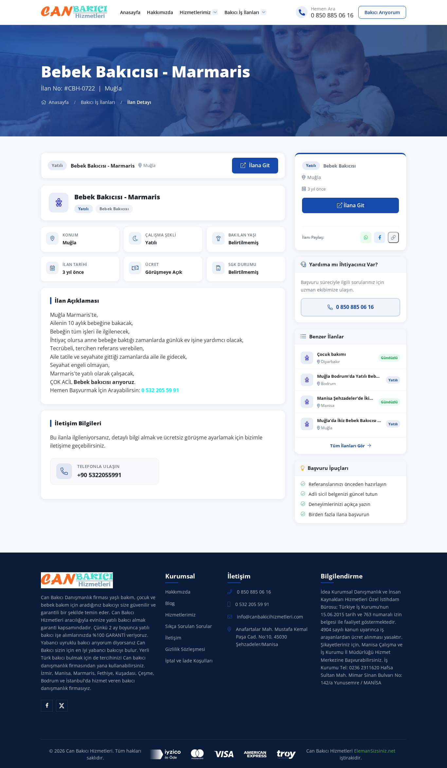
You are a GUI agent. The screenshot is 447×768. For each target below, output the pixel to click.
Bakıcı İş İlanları (241, 12)
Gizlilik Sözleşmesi (185, 649)
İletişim (173, 638)
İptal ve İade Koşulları (189, 660)
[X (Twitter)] (62, 706)
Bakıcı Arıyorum (382, 12)
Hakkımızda (160, 12)
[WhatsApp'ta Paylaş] (365, 237)
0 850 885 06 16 (355, 307)
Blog (170, 603)
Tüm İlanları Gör (347, 446)
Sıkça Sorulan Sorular (188, 626)
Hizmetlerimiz (195, 12)
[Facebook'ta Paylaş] (379, 237)
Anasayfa (130, 12)
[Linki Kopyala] (393, 237)
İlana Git (259, 165)
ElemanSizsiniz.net (374, 751)
